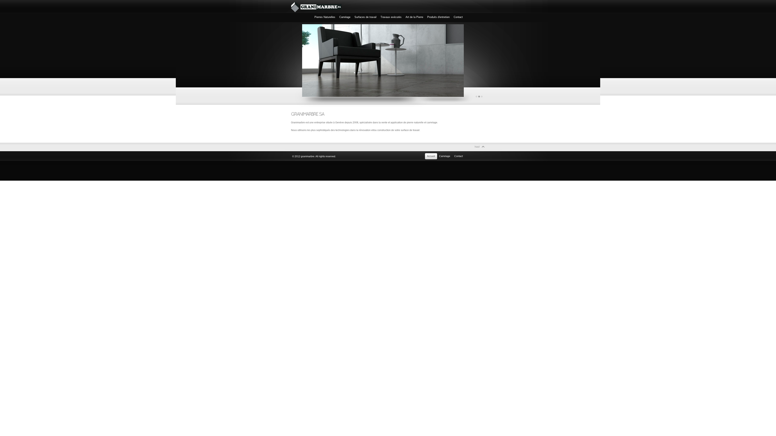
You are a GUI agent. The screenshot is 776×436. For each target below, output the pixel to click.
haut (477, 146)
